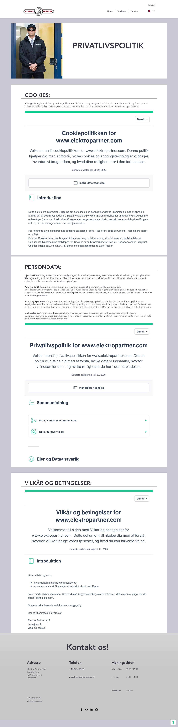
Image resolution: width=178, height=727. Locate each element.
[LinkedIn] (91, 709)
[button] (122, 11)
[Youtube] (86, 709)
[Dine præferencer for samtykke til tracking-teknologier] (173, 722)
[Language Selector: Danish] (151, 11)
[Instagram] (96, 709)
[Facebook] (81, 709)
